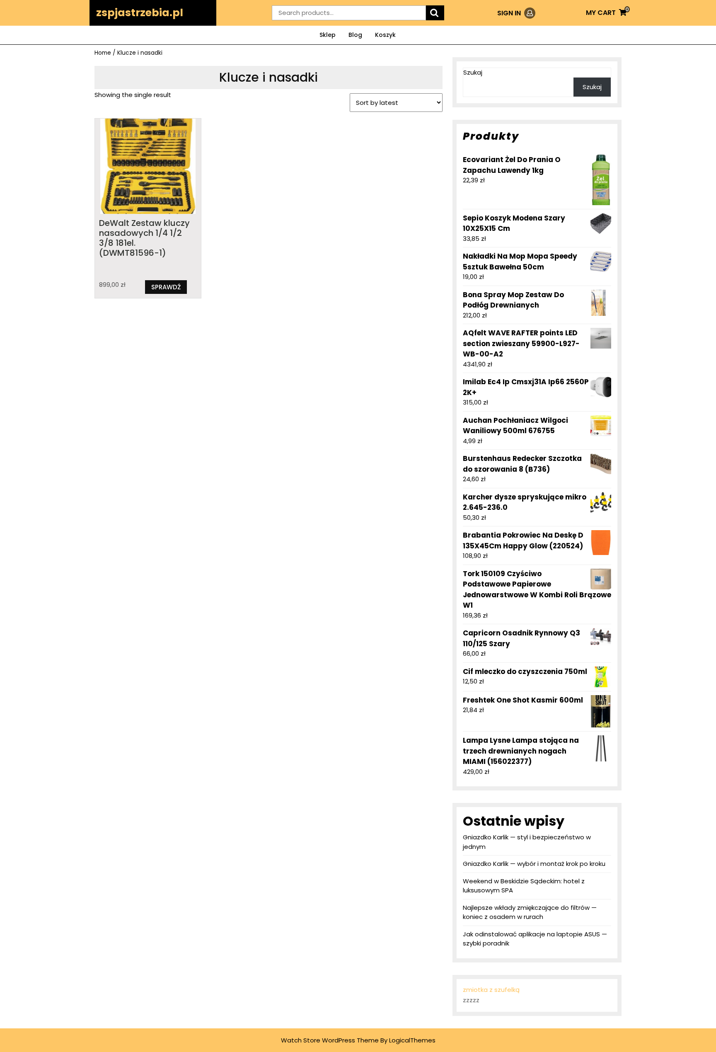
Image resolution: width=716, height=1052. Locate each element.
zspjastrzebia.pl (139, 12)
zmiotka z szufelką (491, 989)
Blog (355, 35)
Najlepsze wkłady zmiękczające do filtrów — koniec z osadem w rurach (530, 912)
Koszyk (385, 35)
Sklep (327, 35)
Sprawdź (166, 287)
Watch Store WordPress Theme (330, 1040)
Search (435, 13)
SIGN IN (516, 13)
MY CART (606, 12)
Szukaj (472, 72)
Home (102, 53)
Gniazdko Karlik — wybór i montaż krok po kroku (534, 863)
